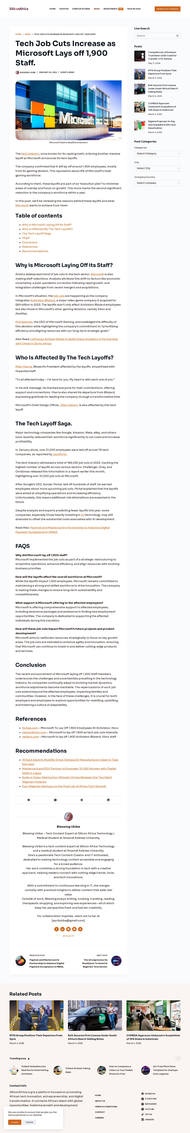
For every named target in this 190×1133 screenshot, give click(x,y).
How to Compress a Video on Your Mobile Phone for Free (121, 1070)
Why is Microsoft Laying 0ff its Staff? (47, 224)
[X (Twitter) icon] (68, 929)
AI (82, 515)
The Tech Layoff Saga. (37, 233)
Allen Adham (69, 405)
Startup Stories (81, 9)
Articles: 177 (68, 936)
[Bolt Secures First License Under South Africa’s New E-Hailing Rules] (139, 89)
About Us (100, 1101)
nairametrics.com (34, 732)
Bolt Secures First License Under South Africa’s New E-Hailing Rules (163, 88)
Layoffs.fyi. (60, 454)
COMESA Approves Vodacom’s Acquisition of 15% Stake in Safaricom (162, 106)
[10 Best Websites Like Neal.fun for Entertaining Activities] (14, 1070)
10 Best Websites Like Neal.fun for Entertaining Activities (34, 1070)
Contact (100, 1112)
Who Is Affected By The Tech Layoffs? (47, 229)
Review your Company (167, 9)
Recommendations (35, 251)
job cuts (59, 296)
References (30, 246)
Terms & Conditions (106, 1107)
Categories (140, 147)
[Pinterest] (82, 800)
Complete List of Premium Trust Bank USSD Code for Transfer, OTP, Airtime (162, 55)
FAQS (26, 238)
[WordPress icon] (80, 929)
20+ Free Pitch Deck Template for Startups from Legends (165, 1070)
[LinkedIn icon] (62, 929)
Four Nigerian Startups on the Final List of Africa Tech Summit (64, 786)
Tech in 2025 (133, 9)
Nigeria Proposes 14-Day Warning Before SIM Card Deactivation (162, 124)
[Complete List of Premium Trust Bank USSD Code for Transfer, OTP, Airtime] (139, 56)
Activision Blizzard (42, 300)
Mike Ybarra (23, 366)
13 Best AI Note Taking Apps (77, 1070)
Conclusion (30, 242)
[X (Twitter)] (55, 800)
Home (53, 9)
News (97, 9)
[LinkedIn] (108, 800)
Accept (14, 1122)
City (136, 162)
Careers (99, 1118)
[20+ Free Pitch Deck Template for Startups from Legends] (145, 1070)
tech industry (30, 153)
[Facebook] (29, 800)
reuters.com (30, 736)
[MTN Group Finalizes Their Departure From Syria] (139, 74)
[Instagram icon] (74, 929)
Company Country (144, 177)
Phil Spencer (24, 322)
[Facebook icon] (56, 929)
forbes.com (30, 728)
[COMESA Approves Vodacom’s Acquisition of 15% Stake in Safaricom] (139, 107)
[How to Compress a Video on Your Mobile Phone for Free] (101, 1070)
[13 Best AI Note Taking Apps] (57, 1070)
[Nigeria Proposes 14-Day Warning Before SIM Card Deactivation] (139, 125)
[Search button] (177, 36)
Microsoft (22, 205)
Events (64, 72)
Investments (113, 9)
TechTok (64, 9)
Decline (29, 1122)
